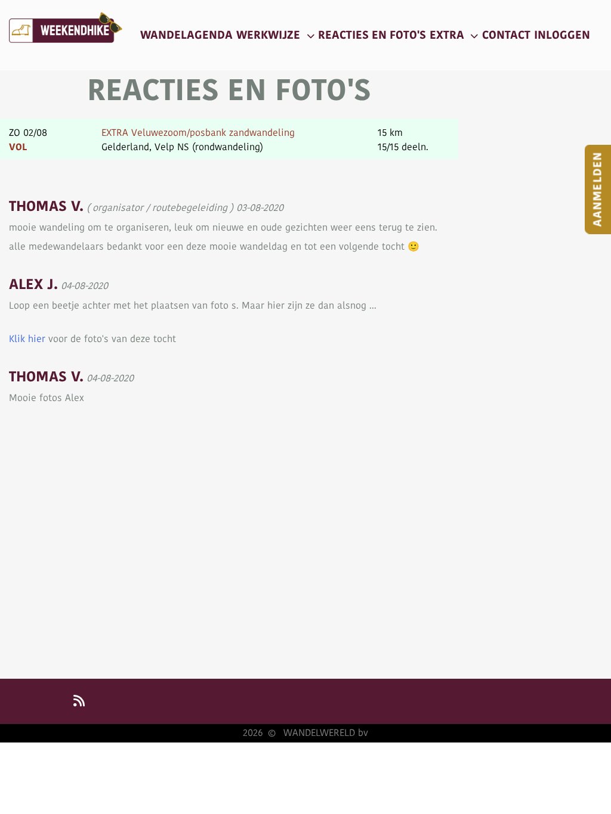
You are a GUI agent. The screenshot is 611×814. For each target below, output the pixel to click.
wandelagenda (186, 35)
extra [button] (448, 35)
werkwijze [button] (269, 35)
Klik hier (27, 339)
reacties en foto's (372, 35)
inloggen (562, 35)
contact (506, 35)
